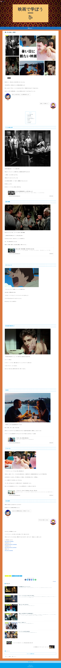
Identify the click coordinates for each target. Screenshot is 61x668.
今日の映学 (29, 122)
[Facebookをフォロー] (29, 580)
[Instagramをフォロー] (31, 580)
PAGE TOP (31, 661)
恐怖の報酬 (29, 115)
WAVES (29, 119)
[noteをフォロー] (33, 580)
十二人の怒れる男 (30, 114)
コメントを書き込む (30, 653)
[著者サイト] (25, 580)
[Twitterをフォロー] (27, 580)
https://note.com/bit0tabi (9, 550)
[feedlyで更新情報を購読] (35, 580)
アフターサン (30, 121)
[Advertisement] (30, 314)
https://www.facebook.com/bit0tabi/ (10, 547)
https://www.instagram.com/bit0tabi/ (11, 544)
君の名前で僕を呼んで (31, 118)
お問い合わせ (30, 665)
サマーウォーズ (30, 117)
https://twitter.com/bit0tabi (9, 541)
